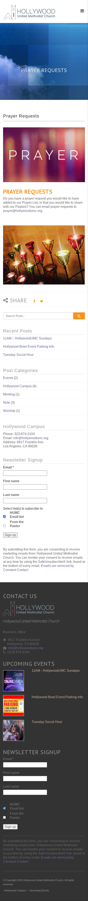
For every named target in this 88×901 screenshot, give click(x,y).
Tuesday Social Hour (18, 354)
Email (8, 467)
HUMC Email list (17, 514)
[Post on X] (41, 301)
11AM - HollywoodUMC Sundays (56, 670)
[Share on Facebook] (34, 301)
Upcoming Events (39, 890)
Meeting (9, 394)
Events (8, 378)
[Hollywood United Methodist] (29, 12)
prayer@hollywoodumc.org (22, 210)
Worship (9, 410)
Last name (11, 495)
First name (11, 481)
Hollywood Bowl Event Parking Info (28, 346)
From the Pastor (17, 524)
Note (6, 402)
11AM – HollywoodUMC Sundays (27, 338)
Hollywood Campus (17, 386)
